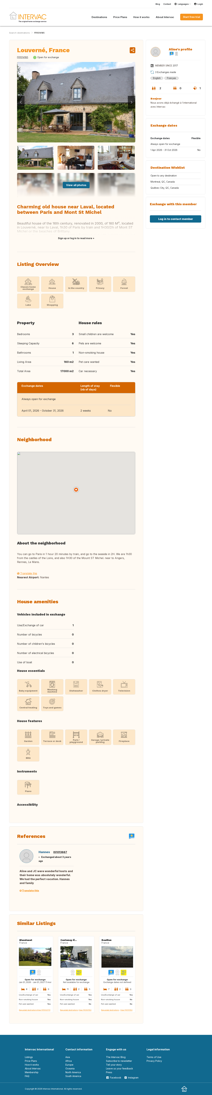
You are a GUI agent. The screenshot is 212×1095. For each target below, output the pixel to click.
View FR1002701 (43, 1010)
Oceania (70, 1068)
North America (73, 1072)
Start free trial (191, 17)
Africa (68, 1060)
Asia (67, 1057)
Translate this (28, 573)
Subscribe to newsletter (119, 1060)
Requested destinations (28, 1010)
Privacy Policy (154, 1060)
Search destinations (19, 32)
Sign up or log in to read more (75, 238)
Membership (31, 1072)
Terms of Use (154, 1057)
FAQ (27, 1076)
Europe (69, 1064)
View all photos (76, 185)
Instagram (133, 1077)
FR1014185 (39, 32)
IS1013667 (60, 852)
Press (109, 1072)
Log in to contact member (175, 219)
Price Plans (31, 1060)
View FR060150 (85, 1010)
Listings (29, 1057)
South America (73, 1076)
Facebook (115, 1077)
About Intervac (33, 1068)
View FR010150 (126, 1010)
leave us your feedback (119, 1068)
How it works (32, 1064)
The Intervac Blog (116, 1057)
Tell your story (114, 1064)
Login (200, 4)
